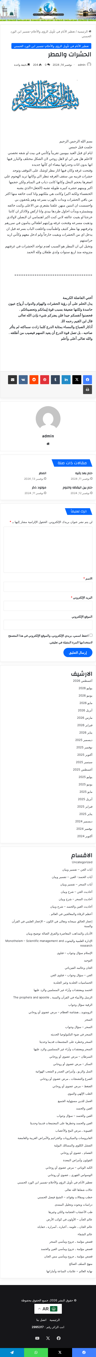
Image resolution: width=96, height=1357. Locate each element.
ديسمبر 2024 (83, 821)
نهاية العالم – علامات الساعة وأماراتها (69, 1271)
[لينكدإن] (66, 379)
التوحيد (88, 960)
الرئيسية (83, 31)
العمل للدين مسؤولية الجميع (75, 1101)
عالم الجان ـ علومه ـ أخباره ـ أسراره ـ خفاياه (65, 1226)
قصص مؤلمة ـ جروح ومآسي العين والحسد (66, 1249)
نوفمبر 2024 (84, 828)
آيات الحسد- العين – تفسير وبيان (72, 877)
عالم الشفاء (85, 1234)
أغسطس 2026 (82, 680)
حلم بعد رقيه (83, 473)
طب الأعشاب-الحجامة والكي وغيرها (70, 1212)
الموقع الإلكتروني (82, 616)
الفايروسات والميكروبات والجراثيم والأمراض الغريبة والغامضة (55, 1138)
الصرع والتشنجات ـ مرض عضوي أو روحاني (66, 1078)
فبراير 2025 (84, 806)
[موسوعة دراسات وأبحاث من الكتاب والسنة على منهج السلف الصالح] (48, 10)
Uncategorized (82, 862)
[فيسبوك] (87, 379)
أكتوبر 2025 (84, 754)
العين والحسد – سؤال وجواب (74, 1115)
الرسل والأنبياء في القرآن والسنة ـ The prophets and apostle (52, 997)
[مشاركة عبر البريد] (12, 379)
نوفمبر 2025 (84, 747)
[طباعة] (87, 389)
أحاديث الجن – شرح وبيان (76, 891)
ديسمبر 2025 (83, 740)
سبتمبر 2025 (84, 762)
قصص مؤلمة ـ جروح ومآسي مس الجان (68, 1256)
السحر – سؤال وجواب (78, 1027)
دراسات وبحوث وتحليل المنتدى (73, 1204)
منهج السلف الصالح (80, 1264)
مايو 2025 (85, 791)
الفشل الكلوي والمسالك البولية (73, 1145)
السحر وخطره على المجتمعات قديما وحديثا (66, 1041)
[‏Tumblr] (55, 379)
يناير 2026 (85, 732)
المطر (42, 473)
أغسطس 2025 (82, 769)
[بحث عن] (91, 12)
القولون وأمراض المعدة (77, 1160)
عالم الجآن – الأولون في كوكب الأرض (69, 1219)
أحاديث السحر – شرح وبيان (75, 899)
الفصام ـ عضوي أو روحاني (76, 1152)
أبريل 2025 (85, 799)
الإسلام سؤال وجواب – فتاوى (74, 953)
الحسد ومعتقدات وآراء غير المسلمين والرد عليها (63, 990)
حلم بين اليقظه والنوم (77, 487)
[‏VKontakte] (23, 379)
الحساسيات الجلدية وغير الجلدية (72, 982)
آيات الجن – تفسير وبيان (77, 869)
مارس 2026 (84, 717)
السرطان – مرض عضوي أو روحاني (70, 1056)
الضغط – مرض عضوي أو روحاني (72, 1086)
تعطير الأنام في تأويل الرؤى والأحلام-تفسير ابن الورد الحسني (51, 46)
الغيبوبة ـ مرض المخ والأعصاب (73, 1130)
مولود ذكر (39, 487)
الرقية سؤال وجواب (80, 1004)
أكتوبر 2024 (84, 836)
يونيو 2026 (85, 695)
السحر (88, 1019)
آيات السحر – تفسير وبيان (76, 884)
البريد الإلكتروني (81, 597)
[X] (76, 379)
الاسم (87, 578)
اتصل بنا (41, 1320)
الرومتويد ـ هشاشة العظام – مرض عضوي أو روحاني (60, 1012)
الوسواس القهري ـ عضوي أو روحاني (70, 1175)
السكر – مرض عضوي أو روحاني (72, 1064)
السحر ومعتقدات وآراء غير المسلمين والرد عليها (63, 1049)
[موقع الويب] (48, 444)
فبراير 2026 (84, 725)
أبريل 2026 (85, 710)
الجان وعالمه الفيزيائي (78, 967)
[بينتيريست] (44, 379)
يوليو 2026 (85, 688)
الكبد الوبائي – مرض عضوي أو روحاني (69, 1167)
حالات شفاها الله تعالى (78, 1189)
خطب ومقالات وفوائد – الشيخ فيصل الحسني (65, 1197)
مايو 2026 (85, 703)
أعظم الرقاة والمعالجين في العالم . (70, 914)
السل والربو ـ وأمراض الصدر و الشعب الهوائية (63, 1071)
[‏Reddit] (33, 379)
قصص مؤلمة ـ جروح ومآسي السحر (70, 1241)
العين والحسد (84, 1108)
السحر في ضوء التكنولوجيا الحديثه (71, 1034)
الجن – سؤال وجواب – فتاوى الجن (71, 975)
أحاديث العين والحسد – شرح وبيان (71, 906)
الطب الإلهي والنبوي (80, 1093)
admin (82, 64)
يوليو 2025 (85, 777)
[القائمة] (5, 12)
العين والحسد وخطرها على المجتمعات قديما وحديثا (61, 1123)
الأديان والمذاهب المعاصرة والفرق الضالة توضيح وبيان (59, 933)
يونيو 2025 (85, 784)
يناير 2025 (85, 814)
